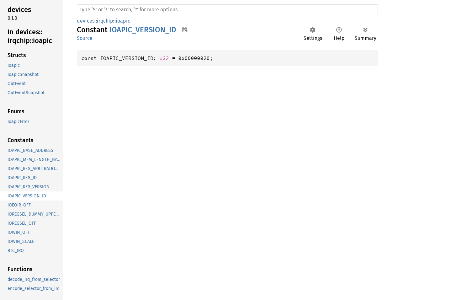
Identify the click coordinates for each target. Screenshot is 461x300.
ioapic (123, 21)
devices (85, 21)
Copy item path (184, 29)
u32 (164, 58)
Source (85, 38)
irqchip (105, 21)
